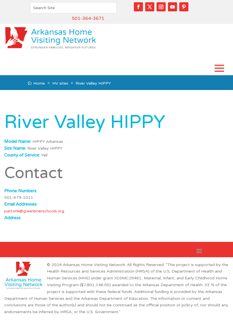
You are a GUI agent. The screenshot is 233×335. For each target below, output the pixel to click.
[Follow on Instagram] (161, 6)
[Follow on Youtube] (172, 6)
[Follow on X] (149, 6)
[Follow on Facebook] (138, 6)
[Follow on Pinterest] (183, 6)
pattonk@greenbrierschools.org (34, 211)
